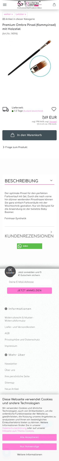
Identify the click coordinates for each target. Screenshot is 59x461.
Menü (4, 4)
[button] (29, 246)
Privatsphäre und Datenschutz (22, 340)
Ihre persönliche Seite (17, 376)
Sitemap (9, 383)
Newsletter (11, 364)
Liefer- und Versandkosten (20, 327)
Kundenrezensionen (29, 235)
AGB (7, 333)
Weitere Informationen (29, 454)
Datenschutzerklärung (14, 428)
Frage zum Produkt (16, 147)
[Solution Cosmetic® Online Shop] (29, 4)
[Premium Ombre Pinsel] (29, 59)
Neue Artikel (12, 389)
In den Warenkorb (29, 135)
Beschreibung (21, 181)
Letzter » (21, 14)
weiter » (8, 14)
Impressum (11, 346)
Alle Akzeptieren (29, 437)
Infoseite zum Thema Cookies (18, 431)
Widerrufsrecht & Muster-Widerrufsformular (19, 319)
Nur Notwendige (29, 446)
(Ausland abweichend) (33, 111)
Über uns (10, 370)
